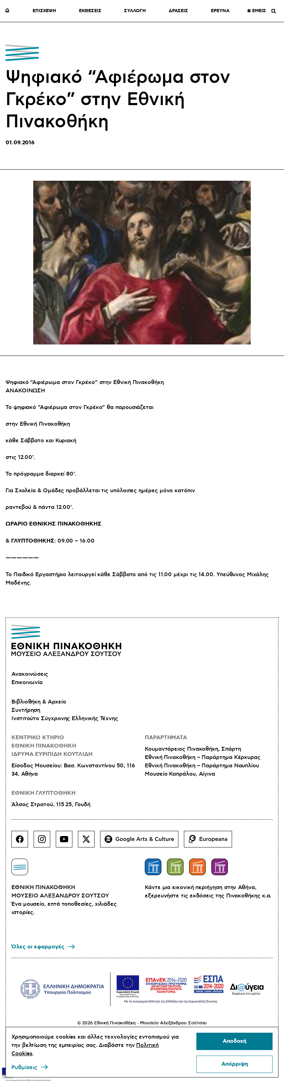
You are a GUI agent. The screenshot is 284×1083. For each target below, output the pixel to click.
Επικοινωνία (27, 682)
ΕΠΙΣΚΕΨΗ (44, 11)
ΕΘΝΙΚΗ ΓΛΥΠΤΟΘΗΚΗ (43, 793)
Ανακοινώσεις (29, 674)
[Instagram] (45, 842)
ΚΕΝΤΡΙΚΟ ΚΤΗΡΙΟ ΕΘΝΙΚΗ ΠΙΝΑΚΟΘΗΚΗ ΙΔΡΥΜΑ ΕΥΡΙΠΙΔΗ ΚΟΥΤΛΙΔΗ (51, 746)
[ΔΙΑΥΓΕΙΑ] (247, 989)
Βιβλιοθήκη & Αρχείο (38, 701)
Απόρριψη (234, 1064)
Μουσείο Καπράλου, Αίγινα (180, 773)
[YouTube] (67, 842)
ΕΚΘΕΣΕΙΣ (90, 11)
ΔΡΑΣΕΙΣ (178, 11)
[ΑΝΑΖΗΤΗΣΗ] (273, 11)
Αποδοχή (234, 1041)
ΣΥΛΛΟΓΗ (134, 11)
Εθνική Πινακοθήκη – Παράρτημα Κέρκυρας (202, 757)
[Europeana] (211, 842)
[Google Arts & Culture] (142, 842)
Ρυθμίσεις (24, 1067)
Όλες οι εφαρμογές (37, 946)
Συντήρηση (25, 710)
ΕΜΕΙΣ (259, 11)
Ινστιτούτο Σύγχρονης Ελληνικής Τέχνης (64, 718)
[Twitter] (89, 842)
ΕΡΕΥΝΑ (220, 11)
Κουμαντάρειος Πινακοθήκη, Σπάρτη (193, 748)
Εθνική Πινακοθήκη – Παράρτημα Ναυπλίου (202, 765)
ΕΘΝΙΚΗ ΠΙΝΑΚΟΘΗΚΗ (9, 11)
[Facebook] (22, 842)
